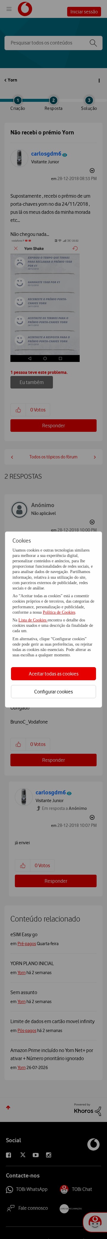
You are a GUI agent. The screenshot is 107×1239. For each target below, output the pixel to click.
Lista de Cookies (33, 620)
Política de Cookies (59, 612)
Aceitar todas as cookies (53, 674)
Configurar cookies (53, 692)
